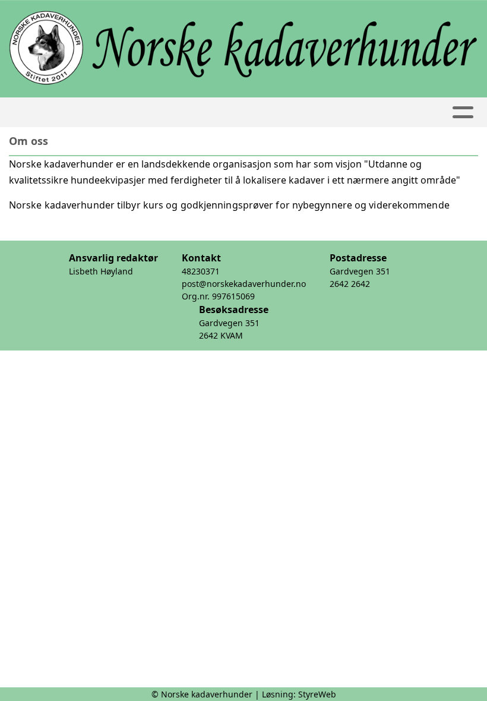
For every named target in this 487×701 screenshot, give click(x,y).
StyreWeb (317, 694)
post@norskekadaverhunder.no (244, 283)
